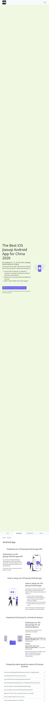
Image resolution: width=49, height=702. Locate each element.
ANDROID (19, 533)
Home (3, 537)
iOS (8, 533)
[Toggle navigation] (45, 2)
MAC (41, 533)
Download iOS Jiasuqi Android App (15, 288)
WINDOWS (30, 533)
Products (9, 537)
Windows (31, 654)
